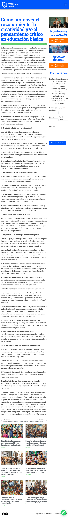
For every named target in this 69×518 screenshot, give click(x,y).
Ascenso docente (59, 58)
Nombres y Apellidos (53, 109)
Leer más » (3, 447)
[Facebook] (3, 514)
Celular (62, 108)
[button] (65, 4)
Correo (52, 117)
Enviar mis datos (57, 143)
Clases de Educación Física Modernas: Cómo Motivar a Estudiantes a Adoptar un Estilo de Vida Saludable (12, 471)
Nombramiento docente (58, 33)
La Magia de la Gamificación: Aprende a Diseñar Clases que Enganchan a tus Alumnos (36, 470)
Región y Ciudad (62, 118)
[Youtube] (6, 514)
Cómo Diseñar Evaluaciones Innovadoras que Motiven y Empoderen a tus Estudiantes (11, 443)
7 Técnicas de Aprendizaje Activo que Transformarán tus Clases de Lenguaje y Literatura (36, 500)
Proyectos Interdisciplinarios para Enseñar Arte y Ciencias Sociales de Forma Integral (36, 443)
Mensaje (53, 126)
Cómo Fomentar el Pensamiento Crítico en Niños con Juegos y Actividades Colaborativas (11, 501)
